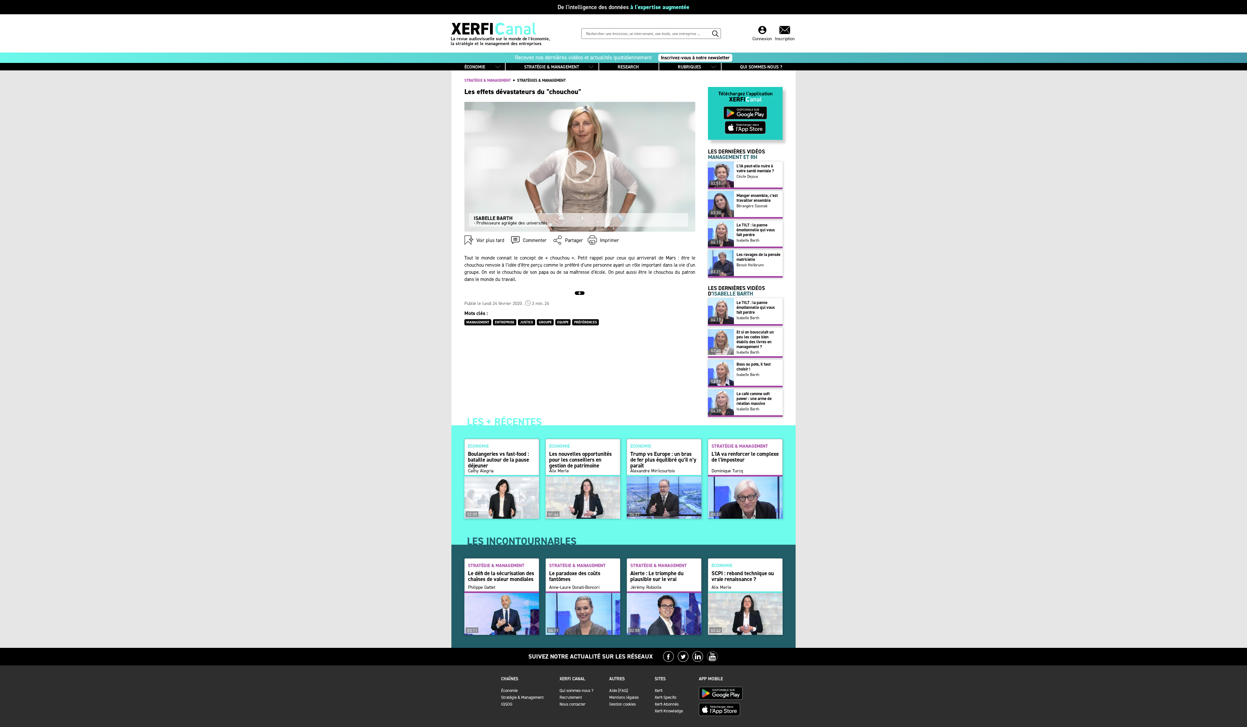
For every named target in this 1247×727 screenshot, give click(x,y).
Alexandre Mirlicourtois (652, 471)
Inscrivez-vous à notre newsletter (695, 58)
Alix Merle (559, 471)
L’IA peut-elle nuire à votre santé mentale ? (755, 168)
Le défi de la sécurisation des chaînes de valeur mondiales (501, 576)
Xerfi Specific (666, 697)
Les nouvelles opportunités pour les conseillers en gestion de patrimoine (580, 459)
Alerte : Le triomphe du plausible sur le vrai (657, 576)
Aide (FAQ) (618, 690)
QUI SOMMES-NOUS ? (761, 67)
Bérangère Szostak (752, 206)
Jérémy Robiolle (645, 587)
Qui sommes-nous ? (576, 690)
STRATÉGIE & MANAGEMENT (551, 67)
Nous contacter (573, 704)
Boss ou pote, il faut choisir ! (754, 366)
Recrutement (571, 697)
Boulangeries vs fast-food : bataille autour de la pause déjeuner (498, 459)
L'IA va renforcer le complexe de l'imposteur (745, 457)
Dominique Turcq (727, 471)
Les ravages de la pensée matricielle (758, 257)
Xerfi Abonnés (667, 704)
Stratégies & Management (541, 80)
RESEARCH (628, 67)
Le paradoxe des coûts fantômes (574, 576)
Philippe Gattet (481, 587)
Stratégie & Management (522, 697)
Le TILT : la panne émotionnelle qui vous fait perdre (756, 230)
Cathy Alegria (481, 471)
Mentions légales (624, 697)
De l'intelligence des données (623, 7)
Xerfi (658, 690)
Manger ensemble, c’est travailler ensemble (757, 198)
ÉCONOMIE (474, 67)
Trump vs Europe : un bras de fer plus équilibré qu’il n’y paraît (663, 459)
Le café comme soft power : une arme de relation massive (754, 398)
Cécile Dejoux (747, 176)
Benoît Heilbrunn (750, 265)
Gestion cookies (622, 704)
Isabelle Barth (748, 240)
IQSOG (506, 704)
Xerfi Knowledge (669, 711)
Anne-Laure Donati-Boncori (574, 587)
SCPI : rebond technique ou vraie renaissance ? (743, 576)
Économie (509, 690)
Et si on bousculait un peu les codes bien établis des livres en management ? (755, 339)
